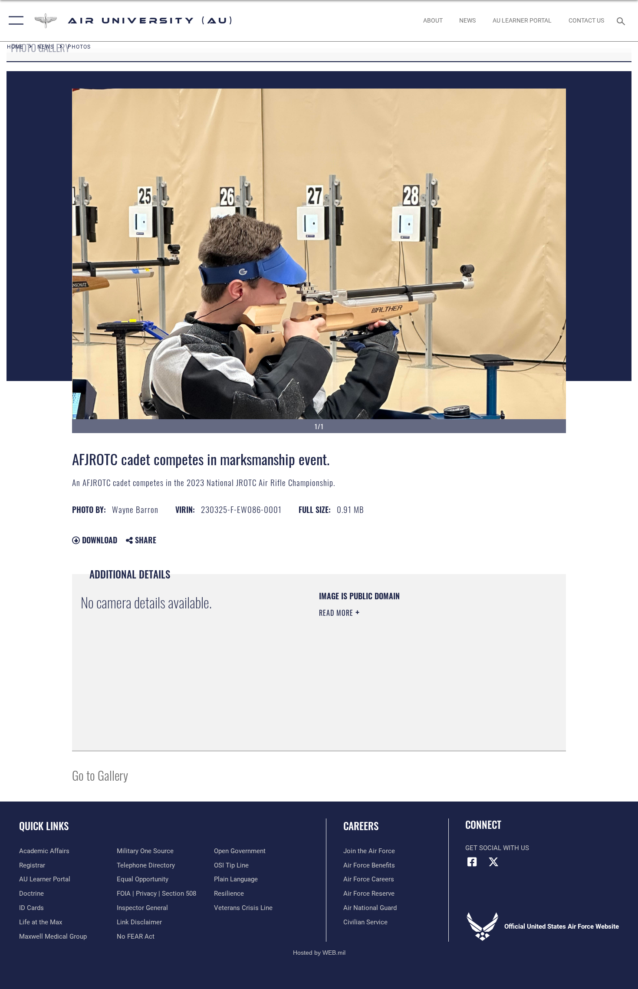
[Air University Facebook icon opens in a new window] (471, 861)
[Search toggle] (622, 20)
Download (98, 539)
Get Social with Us (497, 848)
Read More (337, 613)
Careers (360, 825)
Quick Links (44, 825)
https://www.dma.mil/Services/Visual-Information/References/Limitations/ (421, 680)
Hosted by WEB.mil (319, 952)
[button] (14, 20)
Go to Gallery (100, 775)
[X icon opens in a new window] (493, 861)
